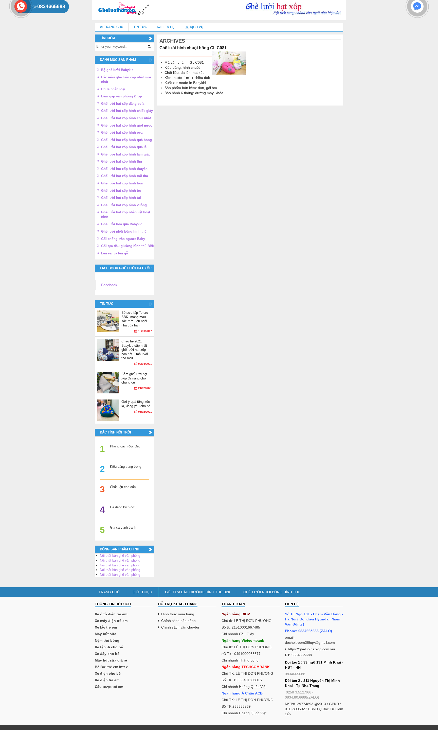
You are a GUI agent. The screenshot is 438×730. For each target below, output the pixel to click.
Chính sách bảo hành (178, 621)
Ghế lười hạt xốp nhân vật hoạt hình (125, 214)
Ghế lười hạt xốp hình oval (122, 132)
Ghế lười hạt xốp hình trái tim (124, 176)
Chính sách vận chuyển (180, 627)
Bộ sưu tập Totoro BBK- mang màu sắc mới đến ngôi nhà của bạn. (134, 319)
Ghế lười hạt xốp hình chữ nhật (126, 118)
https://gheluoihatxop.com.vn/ (311, 649)
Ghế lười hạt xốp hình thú (121, 161)
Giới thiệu (142, 592)
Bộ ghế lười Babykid (117, 70)
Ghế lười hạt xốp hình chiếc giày (127, 111)
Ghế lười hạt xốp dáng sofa (122, 104)
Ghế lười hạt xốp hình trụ (121, 191)
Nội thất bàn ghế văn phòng (120, 556)
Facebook (109, 285)
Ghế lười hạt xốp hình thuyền (124, 169)
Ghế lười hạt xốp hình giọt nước (126, 125)
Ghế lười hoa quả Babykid (121, 224)
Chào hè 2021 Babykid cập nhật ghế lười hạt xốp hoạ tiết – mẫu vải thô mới (134, 349)
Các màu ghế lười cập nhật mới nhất (126, 79)
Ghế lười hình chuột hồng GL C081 (193, 48)
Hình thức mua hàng (177, 614)
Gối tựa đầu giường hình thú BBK (127, 246)
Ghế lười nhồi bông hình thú (124, 231)
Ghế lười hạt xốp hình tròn (122, 183)
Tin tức (140, 27)
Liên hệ (167, 27)
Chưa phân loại (113, 89)
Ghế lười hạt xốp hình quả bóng (126, 140)
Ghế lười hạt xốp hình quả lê (124, 147)
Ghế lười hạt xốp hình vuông (124, 205)
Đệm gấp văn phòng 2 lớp (121, 96)
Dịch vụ (196, 27)
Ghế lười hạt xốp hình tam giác (125, 154)
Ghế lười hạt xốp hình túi (121, 198)
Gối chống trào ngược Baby (123, 239)
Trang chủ (113, 27)
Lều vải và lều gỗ (114, 253)
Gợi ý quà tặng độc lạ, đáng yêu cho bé (135, 404)
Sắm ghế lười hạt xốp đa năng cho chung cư (134, 378)
